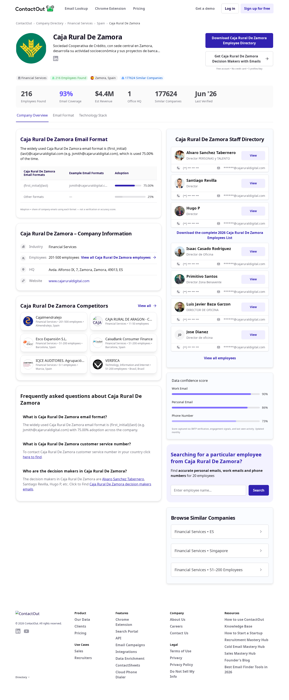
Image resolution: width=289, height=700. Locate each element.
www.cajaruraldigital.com (69, 281)
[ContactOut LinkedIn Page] (18, 651)
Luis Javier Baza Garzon (208, 304)
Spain (101, 23)
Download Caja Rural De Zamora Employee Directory (239, 40)
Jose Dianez (197, 332)
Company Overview (32, 115)
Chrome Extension (110, 8)
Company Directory (49, 23)
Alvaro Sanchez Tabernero (123, 479)
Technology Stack (93, 115)
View (253, 155)
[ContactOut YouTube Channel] (26, 651)
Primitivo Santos (201, 276)
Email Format (63, 115)
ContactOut (24, 23)
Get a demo (205, 8)
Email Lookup (76, 8)
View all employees (220, 358)
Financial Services (80, 23)
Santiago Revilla (201, 180)
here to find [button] (32, 457)
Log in (230, 8)
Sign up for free (257, 8)
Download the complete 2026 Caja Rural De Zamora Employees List (220, 235)
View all (144, 305)
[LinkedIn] (55, 58)
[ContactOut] (36, 8)
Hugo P (193, 208)
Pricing (139, 8)
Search (258, 490)
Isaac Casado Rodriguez (208, 248)
